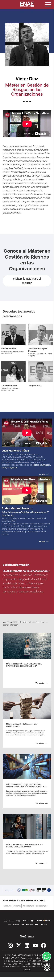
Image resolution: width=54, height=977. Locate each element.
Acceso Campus (28, 906)
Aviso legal (36, 963)
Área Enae (17, 906)
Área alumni (7, 906)
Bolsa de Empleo (41, 906)
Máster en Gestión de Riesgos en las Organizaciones (27, 89)
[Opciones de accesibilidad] (47, 967)
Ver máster (39, 683)
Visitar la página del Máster (27, 281)
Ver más (4, 325)
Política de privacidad (31, 966)
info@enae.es (24, 963)
